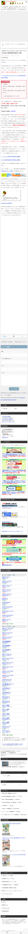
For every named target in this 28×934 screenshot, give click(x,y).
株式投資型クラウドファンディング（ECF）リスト (12, 531)
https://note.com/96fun (6, 203)
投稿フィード (5, 904)
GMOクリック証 (5, 680)
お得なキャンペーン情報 (7, 875)
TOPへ (21, 933)
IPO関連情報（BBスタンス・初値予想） (10, 884)
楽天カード (16, 459)
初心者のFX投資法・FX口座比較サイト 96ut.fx (12, 802)
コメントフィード (6, 907)
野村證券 (4, 599)
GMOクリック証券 (14, 556)
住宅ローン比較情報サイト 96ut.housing (10, 808)
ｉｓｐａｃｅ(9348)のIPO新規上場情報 (10, 156)
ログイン (4, 901)
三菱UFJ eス (4, 586)
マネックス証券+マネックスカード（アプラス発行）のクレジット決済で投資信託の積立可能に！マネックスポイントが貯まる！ (14, 455)
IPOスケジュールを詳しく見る (8, 421)
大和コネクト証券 (5, 655)
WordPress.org (5, 911)
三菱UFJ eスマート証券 (7, 171)
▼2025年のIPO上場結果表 (7, 419)
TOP (11, 751)
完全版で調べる (5, 437)
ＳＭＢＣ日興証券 (14, 539)
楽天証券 (11, 459)
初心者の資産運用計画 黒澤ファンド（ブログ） (12, 796)
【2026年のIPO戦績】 (6, 416)
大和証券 (4, 668)
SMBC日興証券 (5, 595)
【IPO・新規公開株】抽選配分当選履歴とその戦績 (12, 744)
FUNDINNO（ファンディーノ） (8, 506)
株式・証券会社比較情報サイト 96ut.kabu (11, 799)
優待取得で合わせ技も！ (7, 565)
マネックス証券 (10, 447)
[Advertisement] (14, 26)
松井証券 (14, 547)
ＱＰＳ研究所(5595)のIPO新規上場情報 (10, 159)
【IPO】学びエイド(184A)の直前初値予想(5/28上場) (8, 341)
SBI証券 (10, 485)
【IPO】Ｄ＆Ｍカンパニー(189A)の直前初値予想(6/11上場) (21, 341)
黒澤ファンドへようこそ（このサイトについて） (12, 890)
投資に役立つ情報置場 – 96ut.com (9, 793)
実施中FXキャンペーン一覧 (8, 878)
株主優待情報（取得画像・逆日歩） (9, 887)
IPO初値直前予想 (5, 57)
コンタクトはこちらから (7, 893)
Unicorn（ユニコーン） (6, 521)
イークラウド (4, 511)
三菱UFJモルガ (5, 591)
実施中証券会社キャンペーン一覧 (9, 881)
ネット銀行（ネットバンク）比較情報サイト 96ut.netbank (14, 814)
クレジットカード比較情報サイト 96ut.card (11, 811)
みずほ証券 (4, 582)
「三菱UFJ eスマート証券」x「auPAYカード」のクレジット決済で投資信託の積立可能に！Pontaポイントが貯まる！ (13, 482)
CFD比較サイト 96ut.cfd (7, 805)
